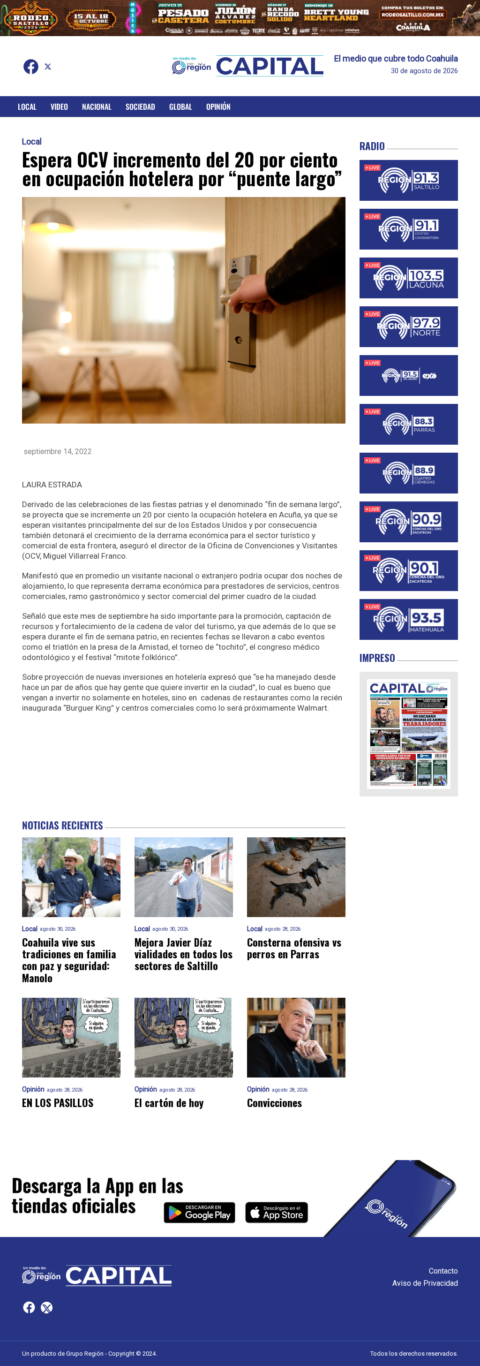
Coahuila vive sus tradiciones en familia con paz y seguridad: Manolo (69, 960)
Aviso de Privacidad (425, 1283)
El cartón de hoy (169, 1102)
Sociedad (140, 106)
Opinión (218, 106)
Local (27, 106)
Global (180, 106)
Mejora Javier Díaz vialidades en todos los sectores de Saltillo (183, 954)
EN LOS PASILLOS (57, 1102)
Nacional (97, 106)
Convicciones (274, 1102)
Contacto (443, 1271)
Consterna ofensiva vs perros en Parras (294, 948)
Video (59, 106)
